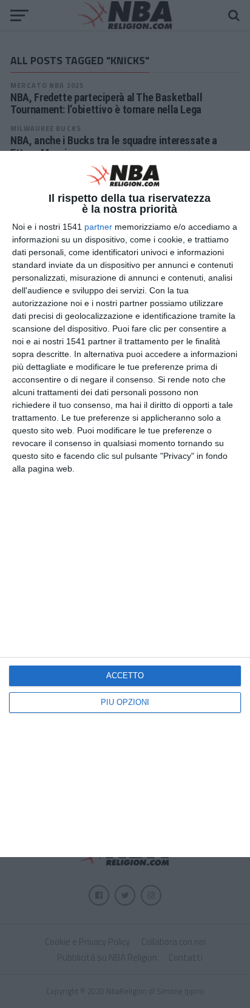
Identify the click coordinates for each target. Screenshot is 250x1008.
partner (98, 226)
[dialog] (125, 503)
